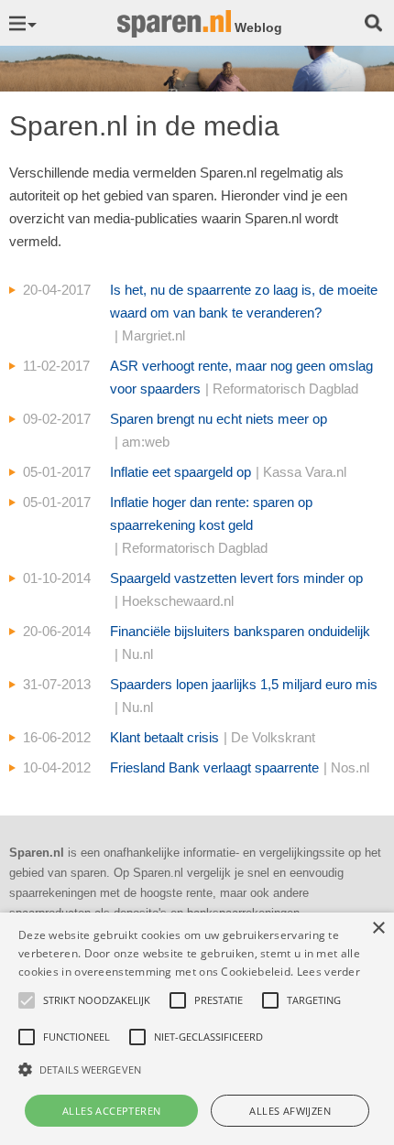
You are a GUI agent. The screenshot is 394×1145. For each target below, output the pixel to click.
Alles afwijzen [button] (290, 1111)
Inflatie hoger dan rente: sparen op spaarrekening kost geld (211, 525)
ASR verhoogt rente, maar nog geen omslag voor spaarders (241, 377)
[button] (197, 1069)
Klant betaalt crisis (212, 737)
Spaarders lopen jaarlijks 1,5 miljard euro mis (244, 695)
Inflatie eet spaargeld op (228, 472)
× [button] (378, 928)
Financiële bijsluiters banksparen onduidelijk (240, 642)
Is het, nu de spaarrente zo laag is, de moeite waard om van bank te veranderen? (244, 312)
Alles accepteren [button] (111, 1111)
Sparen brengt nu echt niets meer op (218, 430)
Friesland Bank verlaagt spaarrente (239, 767)
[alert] (197, 1029)
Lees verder (328, 971)
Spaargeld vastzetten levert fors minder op (236, 589)
